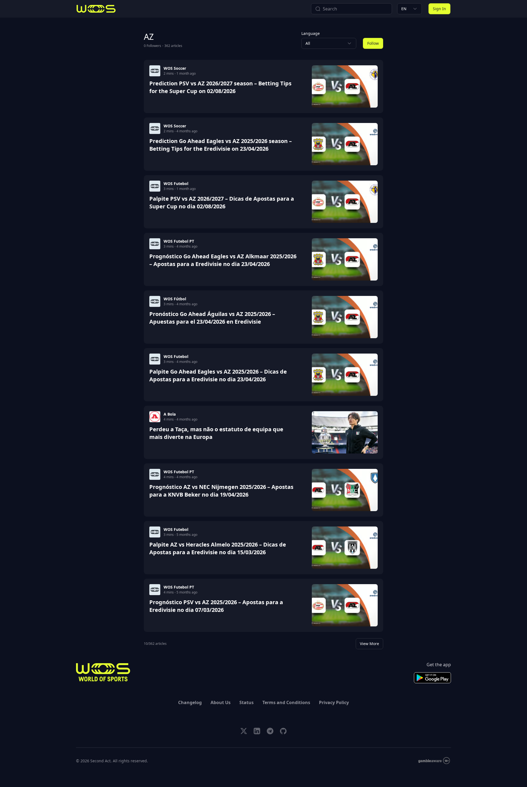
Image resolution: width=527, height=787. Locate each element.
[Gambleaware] (434, 761)
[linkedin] (257, 731)
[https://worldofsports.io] (96, 9)
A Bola (170, 414)
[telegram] (270, 731)
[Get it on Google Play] (432, 677)
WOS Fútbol (175, 298)
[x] (243, 731)
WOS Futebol (176, 183)
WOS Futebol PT (179, 241)
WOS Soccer (175, 68)
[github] (283, 731)
